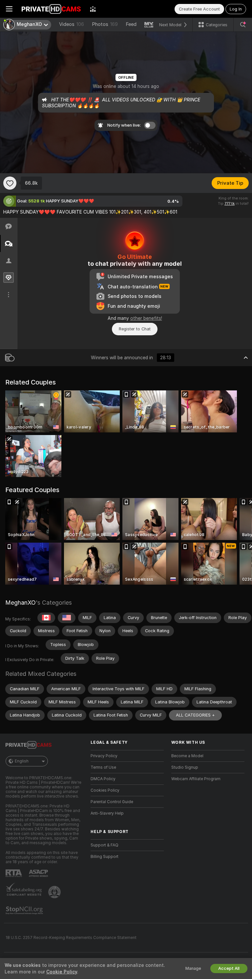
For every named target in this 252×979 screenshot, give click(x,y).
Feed (131, 24)
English (22, 761)
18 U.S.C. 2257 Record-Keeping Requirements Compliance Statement (71, 937)
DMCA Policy (103, 779)
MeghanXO (20, 602)
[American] (66, 618)
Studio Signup (184, 767)
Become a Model (187, 756)
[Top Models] (93, 9)
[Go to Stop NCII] (25, 910)
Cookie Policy (61, 971)
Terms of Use (103, 767)
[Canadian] (46, 618)
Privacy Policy (104, 756)
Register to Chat (135, 328)
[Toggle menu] (9, 9)
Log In (236, 9)
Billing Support (104, 856)
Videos (71, 24)
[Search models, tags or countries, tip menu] (243, 24)
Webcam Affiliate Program (195, 779)
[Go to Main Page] (51, 9)
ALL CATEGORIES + (195, 715)
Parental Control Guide (112, 802)
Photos (105, 24)
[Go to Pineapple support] (55, 892)
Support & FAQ (104, 845)
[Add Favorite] (9, 183)
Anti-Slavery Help (107, 813)
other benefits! (146, 318)
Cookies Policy (105, 790)
